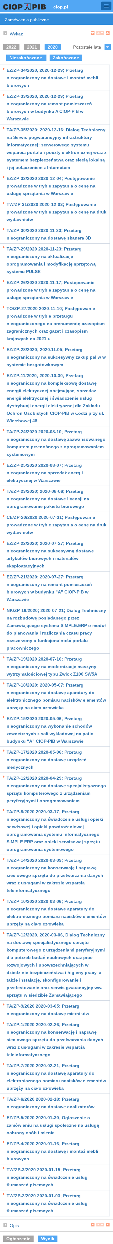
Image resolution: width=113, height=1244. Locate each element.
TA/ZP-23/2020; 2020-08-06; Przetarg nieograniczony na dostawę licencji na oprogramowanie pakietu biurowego (48, 499)
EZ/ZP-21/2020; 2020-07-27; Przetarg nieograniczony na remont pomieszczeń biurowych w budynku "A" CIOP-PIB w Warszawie (49, 588)
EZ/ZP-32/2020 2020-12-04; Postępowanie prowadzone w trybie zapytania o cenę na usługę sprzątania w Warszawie (51, 186)
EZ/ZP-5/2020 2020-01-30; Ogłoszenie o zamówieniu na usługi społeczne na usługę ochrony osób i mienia (53, 1125)
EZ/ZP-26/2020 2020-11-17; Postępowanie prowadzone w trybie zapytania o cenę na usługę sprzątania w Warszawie (51, 290)
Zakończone (66, 57)
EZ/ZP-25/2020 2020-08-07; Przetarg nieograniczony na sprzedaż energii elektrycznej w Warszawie (45, 473)
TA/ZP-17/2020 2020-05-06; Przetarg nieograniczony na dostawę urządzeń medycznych (47, 760)
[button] (106, 6)
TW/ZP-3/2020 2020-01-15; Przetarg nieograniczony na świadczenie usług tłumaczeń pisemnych (47, 1177)
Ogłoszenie (18, 1238)
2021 (32, 47)
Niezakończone (26, 57)
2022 (11, 47)
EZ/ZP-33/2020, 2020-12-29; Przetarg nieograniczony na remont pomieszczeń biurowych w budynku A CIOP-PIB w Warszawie (49, 107)
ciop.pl (60, 6)
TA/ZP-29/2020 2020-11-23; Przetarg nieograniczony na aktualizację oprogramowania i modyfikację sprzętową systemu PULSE (51, 260)
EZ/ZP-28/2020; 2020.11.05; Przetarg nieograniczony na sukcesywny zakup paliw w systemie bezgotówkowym (56, 357)
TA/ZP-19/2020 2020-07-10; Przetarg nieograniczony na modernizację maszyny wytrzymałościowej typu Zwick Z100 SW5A (52, 666)
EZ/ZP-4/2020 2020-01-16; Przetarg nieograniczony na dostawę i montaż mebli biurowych (52, 1151)
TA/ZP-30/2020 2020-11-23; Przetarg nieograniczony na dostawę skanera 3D (49, 234)
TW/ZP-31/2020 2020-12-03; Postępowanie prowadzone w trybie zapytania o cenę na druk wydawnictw (56, 212)
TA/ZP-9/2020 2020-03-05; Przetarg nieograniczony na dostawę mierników (48, 1010)
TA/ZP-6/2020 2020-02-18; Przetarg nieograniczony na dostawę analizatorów (50, 1103)
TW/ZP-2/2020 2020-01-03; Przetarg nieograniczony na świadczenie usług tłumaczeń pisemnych (47, 1203)
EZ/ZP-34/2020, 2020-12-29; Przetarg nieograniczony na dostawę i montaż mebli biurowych (52, 78)
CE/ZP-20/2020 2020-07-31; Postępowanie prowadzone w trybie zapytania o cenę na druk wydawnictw (56, 525)
